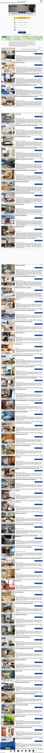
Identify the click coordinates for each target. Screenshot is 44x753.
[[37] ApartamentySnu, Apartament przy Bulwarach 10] (8, 484)
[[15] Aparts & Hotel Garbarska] (8, 220)
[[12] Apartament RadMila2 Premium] (8, 186)
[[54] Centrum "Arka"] (8, 675)
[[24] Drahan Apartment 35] (8, 337)
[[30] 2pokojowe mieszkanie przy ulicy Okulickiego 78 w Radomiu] (8, 405)
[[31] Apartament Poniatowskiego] (8, 416)
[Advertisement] (22, 256)
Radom (3, 52)
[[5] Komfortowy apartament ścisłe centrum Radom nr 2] (8, 101)
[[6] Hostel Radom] (8, 118)
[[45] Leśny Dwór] (8, 574)
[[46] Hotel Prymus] (8, 585)
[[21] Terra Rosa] (8, 303)
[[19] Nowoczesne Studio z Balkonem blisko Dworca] (8, 281)
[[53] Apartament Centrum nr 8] (8, 664)
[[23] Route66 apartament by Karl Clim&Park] (8, 326)
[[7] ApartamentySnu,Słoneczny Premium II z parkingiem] (8, 130)
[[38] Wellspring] (8, 495)
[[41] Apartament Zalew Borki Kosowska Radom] (8, 529)
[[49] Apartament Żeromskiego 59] (8, 619)
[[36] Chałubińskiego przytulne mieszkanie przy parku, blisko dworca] (8, 472)
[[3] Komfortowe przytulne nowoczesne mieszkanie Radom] (8, 78)
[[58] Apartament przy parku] (8, 720)
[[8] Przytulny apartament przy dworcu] (8, 141)
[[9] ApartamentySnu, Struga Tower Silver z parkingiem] (8, 152)
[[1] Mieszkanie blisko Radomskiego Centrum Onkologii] (8, 55)
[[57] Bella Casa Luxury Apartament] (8, 709)
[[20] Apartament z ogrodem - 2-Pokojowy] (8, 292)
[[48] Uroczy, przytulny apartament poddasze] (8, 608)
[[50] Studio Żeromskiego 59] (8, 630)
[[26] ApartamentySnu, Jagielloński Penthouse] (8, 360)
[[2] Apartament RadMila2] (8, 67)
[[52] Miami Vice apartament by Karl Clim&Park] (8, 653)
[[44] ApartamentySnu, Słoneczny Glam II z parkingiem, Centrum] (8, 563)
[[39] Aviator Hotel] (8, 506)
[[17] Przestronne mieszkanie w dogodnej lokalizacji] (8, 242)
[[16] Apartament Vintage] (8, 231)
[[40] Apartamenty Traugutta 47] (8, 517)
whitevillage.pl (22, 1)
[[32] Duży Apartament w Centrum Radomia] (8, 427)
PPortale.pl (4, 752)
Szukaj (22, 32)
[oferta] (4, 60)
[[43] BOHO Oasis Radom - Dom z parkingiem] (8, 551)
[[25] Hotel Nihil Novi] (8, 348)
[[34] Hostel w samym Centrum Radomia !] (8, 450)
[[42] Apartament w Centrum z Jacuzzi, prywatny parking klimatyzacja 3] (8, 540)
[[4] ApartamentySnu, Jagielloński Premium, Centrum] (8, 89)
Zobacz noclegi (38, 53)
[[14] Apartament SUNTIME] (8, 208)
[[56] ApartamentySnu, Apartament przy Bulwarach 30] (8, 698)
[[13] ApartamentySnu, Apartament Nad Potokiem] (8, 197)
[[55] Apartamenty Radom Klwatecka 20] (8, 687)
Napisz (43, 752)
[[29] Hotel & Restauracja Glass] (8, 393)
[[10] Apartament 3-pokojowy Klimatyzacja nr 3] (8, 163)
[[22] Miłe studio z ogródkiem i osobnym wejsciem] (8, 314)
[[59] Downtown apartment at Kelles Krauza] (8, 732)
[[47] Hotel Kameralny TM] (8, 596)
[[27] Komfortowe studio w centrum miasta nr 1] (8, 371)
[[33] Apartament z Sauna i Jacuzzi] (8, 439)
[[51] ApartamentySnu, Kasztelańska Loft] (8, 641)
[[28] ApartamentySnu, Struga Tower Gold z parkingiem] (8, 382)
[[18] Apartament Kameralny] (8, 269)
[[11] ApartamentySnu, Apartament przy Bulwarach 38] (8, 175)
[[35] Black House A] (8, 461)
